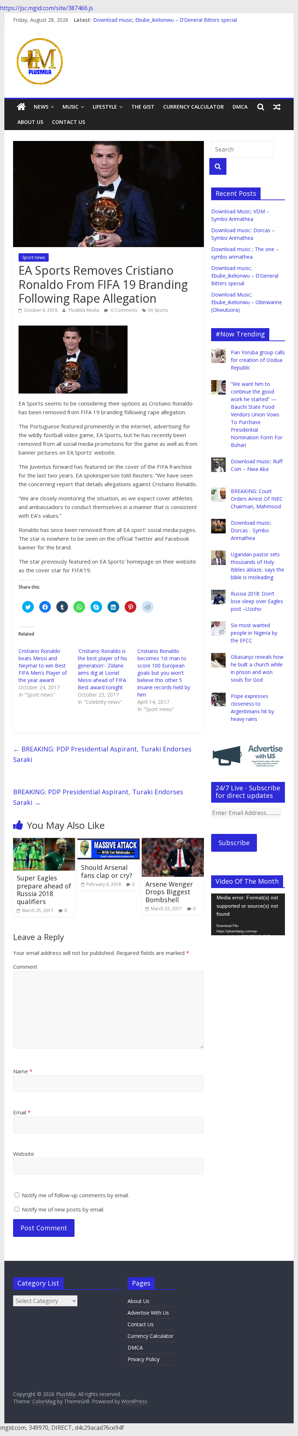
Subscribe (234, 842)
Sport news (33, 257)
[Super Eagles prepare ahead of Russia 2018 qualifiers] (44, 842)
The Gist (142, 106)
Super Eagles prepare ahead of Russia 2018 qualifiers (44, 890)
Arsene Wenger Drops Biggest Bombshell (169, 892)
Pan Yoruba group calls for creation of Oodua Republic (258, 360)
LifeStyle (105, 106)
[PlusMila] (21, 106)
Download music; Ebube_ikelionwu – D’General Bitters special (165, 19)
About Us (30, 121)
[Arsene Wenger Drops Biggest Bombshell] (173, 842)
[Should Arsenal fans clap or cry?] (108, 842)
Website (23, 1153)
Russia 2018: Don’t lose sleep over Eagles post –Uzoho (257, 601)
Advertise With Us (148, 1312)
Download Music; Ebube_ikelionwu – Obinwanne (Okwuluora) (246, 302)
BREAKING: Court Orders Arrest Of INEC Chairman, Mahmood (257, 499)
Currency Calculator (193, 106)
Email (22, 1112)
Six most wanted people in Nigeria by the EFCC (254, 633)
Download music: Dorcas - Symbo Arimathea (251, 530)
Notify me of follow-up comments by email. (75, 1195)
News (41, 106)
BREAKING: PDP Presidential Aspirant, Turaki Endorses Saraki (102, 754)
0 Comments (123, 310)
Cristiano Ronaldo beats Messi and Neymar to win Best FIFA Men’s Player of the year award (43, 665)
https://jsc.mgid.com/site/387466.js (46, 8)
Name (22, 1071)
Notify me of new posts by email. (63, 1209)
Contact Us (68, 121)
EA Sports (158, 310)
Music (70, 106)
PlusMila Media (84, 310)
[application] (248, 914)
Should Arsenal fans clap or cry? (106, 871)
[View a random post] (277, 106)
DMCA (240, 106)
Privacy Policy (144, 1359)
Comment (25, 966)
